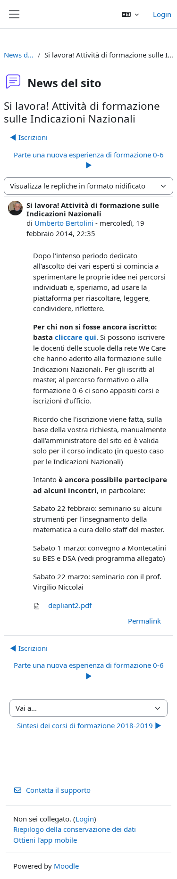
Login (162, 14)
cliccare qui (75, 337)
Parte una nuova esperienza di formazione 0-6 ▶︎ (89, 160)
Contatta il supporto (58, 790)
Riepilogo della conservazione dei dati (74, 829)
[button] (130, 14)
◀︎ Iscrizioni (29, 137)
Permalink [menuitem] (144, 620)
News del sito (19, 54)
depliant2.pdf (69, 605)
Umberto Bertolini (63, 223)
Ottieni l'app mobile (45, 840)
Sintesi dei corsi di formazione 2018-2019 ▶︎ (89, 725)
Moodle (66, 866)
